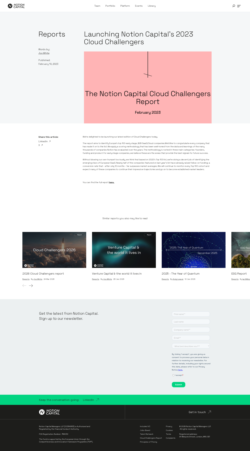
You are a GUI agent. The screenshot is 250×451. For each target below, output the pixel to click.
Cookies (169, 430)
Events (139, 5)
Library (152, 5)
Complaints (170, 438)
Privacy (169, 426)
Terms (168, 434)
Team (97, 5)
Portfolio (110, 5)
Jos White (43, 53)
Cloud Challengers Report (151, 438)
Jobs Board (145, 430)
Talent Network (146, 434)
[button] (233, 6)
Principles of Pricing (148, 442)
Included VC (145, 426)
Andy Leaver (178, 279)
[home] (16, 6)
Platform (125, 5)
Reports (26, 279)
